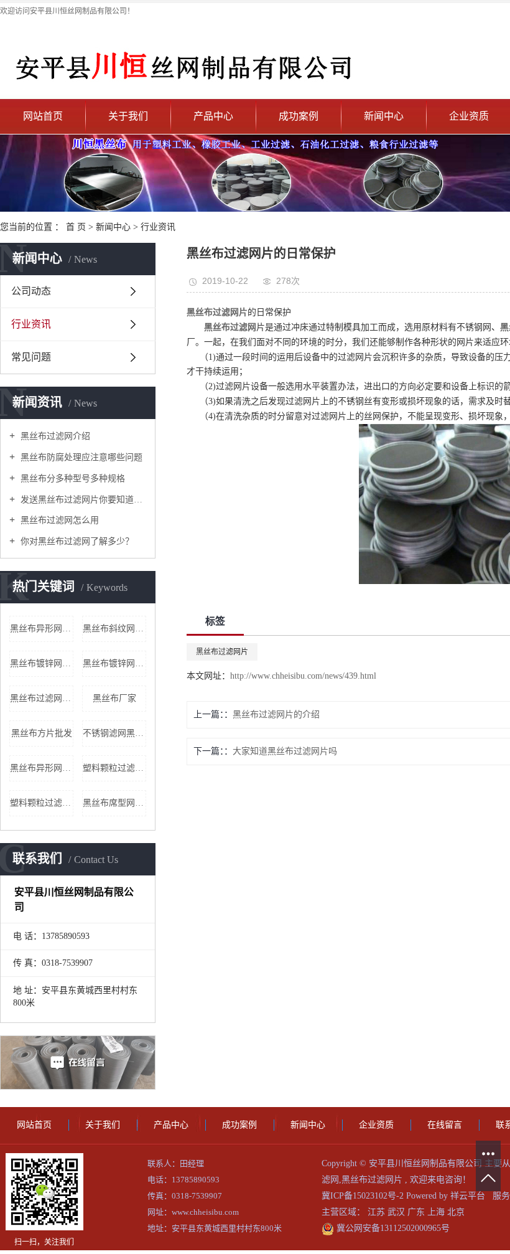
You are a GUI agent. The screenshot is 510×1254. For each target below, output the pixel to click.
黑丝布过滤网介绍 (54, 436)
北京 (456, 1212)
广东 (417, 1212)
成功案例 (298, 116)
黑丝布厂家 (114, 698)
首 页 (76, 227)
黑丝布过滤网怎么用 (58, 520)
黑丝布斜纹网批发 (114, 628)
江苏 (377, 1212)
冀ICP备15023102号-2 (363, 1195)
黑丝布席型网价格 (114, 803)
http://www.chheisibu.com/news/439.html (303, 676)
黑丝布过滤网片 (222, 652)
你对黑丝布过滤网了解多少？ (76, 541)
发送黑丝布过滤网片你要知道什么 (82, 499)
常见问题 (31, 357)
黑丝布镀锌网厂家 (114, 663)
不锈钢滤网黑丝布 (114, 733)
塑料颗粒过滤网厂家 (41, 803)
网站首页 (43, 116)
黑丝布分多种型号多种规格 (71, 478)
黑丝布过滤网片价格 (41, 698)
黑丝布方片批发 (41, 733)
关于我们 (128, 116)
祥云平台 (467, 1195)
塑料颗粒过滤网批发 (114, 768)
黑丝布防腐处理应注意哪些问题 (80, 457)
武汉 (397, 1212)
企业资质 (376, 1124)
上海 (437, 1212)
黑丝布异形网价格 (41, 768)
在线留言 (444, 1124)
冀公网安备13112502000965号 (392, 1228)
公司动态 (31, 291)
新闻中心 (384, 116)
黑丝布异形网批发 (41, 628)
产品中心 (213, 116)
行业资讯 (158, 227)
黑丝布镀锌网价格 (41, 663)
